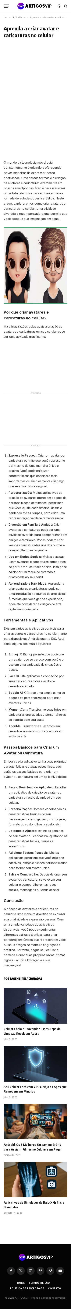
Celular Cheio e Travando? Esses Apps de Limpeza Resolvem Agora (32, 1031)
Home (21, 1282)
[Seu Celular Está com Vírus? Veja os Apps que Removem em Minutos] (35, 1063)
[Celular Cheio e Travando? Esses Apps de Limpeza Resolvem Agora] (35, 1006)
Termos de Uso (39, 1282)
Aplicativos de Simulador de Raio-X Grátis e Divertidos (34, 1205)
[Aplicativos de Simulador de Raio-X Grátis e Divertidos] (35, 1179)
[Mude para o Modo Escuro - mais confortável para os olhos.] (59, 6)
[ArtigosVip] (34, 6)
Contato (54, 1288)
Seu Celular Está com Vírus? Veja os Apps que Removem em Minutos (35, 1089)
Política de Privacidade (27, 1288)
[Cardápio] (6, 6)
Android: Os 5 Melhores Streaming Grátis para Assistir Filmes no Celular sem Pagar (33, 1147)
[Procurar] (65, 6)
